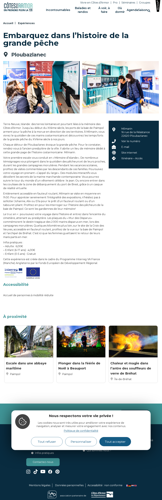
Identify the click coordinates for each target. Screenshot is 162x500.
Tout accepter (115, 442)
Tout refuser (47, 442)
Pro (115, 2)
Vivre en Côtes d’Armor (94, 2)
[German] (129, 485)
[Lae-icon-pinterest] (57, 471)
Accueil (8, 23)
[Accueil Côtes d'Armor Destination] (18, 10)
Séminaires (128, 2)
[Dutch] (132, 485)
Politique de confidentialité (81, 430)
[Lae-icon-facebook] (50, 471)
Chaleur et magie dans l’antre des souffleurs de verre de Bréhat (130, 368)
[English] (135, 485)
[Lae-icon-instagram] (28, 471)
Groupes (144, 2)
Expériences (26, 23)
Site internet (129, 152)
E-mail (125, 146)
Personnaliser (81, 442)
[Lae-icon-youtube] (42, 471)
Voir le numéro (130, 141)
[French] (127, 485)
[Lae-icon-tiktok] (35, 471)
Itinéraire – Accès (131, 158)
